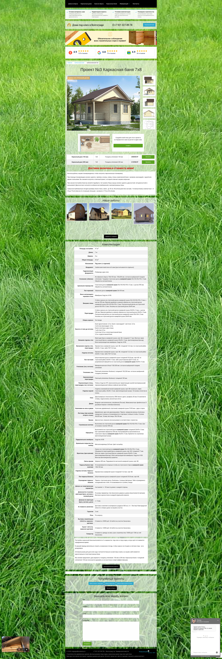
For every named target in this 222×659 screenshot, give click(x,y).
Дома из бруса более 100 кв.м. (124, 583)
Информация (124, 4)
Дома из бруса (73, 4)
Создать (128, 145)
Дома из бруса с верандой (96, 583)
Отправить (87, 643)
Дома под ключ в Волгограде (88, 25)
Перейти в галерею (110, 236)
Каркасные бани (111, 4)
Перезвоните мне (149, 25)
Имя (84, 599)
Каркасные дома (86, 4)
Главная (69, 62)
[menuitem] (73, 3)
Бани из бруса (99, 4)
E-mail (84, 613)
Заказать (148, 157)
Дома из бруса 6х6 (110, 583)
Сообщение (86, 620)
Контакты (136, 4)
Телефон (85, 606)
